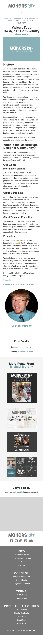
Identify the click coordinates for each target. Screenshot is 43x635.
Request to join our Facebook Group (18, 284)
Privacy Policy (21, 594)
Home (6, 18)
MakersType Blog (18, 18)
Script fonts (21, 620)
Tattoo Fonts (21, 616)
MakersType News (25, 351)
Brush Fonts (21, 623)
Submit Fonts (21, 580)
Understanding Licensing (21, 558)
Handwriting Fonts (21, 613)
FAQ (21, 561)
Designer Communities (22, 583)
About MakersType (21, 554)
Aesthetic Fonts (21, 609)
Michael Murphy (21, 34)
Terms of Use (21, 598)
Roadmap (21, 565)
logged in (19, 492)
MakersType (28, 630)
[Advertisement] (21, 333)
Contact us (7, 280)
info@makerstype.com (21, 576)
